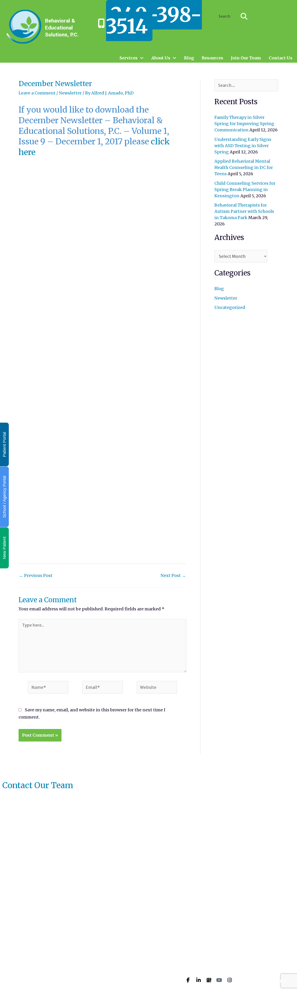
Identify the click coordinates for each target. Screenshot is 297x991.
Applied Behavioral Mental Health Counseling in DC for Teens (243, 167)
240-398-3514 (154, 20)
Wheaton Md (266, 963)
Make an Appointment (159, 942)
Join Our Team (246, 58)
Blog (189, 58)
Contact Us (280, 58)
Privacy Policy (150, 976)
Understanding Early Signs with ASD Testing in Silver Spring (242, 146)
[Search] (244, 16)
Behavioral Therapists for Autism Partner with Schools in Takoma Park (244, 211)
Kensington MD (269, 946)
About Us (160, 58)
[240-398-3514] (101, 23)
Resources (212, 58)
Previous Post (35, 575)
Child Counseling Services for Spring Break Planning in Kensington (244, 189)
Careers (143, 962)
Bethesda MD (266, 972)
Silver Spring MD (271, 937)
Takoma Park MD (271, 955)
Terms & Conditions (157, 983)
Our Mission (148, 956)
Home (141, 935)
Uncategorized (229, 307)
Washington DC (269, 981)
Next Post (173, 575)
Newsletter (70, 93)
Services (128, 58)
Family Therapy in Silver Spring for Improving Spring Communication (244, 124)
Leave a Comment (37, 93)
